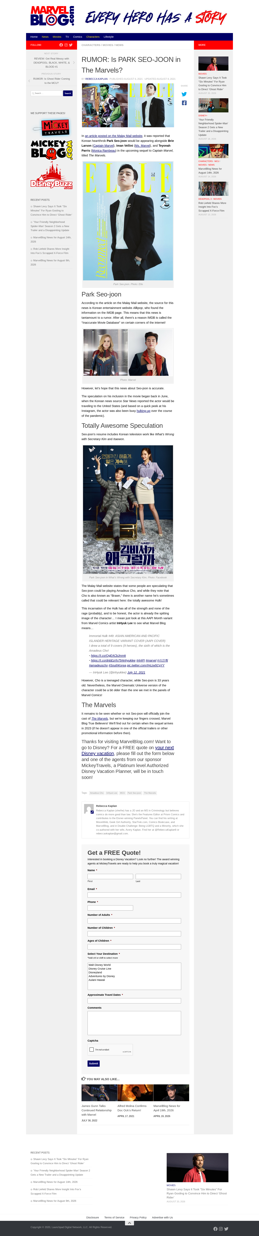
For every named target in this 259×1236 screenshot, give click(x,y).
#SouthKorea (117, 665)
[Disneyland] (134, 972)
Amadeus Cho (97, 793)
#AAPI (140, 660)
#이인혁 (162, 660)
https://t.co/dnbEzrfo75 (106, 660)
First (90, 881)
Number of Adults (100, 914)
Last (138, 881)
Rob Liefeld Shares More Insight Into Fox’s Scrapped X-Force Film (212, 207)
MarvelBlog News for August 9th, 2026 (54, 1200)
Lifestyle (109, 36)
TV (67, 36)
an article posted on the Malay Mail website (113, 135)
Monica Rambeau (103, 150)
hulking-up (143, 410)
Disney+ (202, 115)
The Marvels (99, 718)
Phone (93, 901)
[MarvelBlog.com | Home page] (52, 16)
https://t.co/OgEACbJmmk (108, 655)
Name (92, 870)
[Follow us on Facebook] (61, 45)
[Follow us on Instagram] (66, 45)
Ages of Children (99, 940)
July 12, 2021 (136, 672)
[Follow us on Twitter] (71, 45)
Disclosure (92, 1217)
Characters (93, 36)
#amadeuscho (98, 665)
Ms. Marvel (142, 145)
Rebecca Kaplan (96, 79)
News (45, 36)
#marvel (151, 660)
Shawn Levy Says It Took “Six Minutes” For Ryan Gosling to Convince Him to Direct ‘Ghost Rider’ (51, 210)
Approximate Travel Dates (105, 994)
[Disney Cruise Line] (134, 969)
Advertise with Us (162, 1217)
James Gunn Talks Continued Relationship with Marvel (97, 1110)
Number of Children (101, 927)
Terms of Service (114, 1217)
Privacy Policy (138, 1217)
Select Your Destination (104, 953)
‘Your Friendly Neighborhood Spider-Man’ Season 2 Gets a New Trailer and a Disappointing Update (50, 226)
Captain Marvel (103, 145)
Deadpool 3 (205, 199)
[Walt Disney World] (134, 965)
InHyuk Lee (111, 793)
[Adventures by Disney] (134, 976)
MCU (122, 793)
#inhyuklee (128, 660)
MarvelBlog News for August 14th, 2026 (55, 1182)
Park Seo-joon (134, 793)
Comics (77, 36)
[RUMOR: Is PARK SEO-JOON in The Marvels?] (128, 105)
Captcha (93, 1040)
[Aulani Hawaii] (134, 980)
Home (34, 36)
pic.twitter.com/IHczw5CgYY (145, 665)
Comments (94, 1007)
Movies (57, 36)
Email (92, 889)
